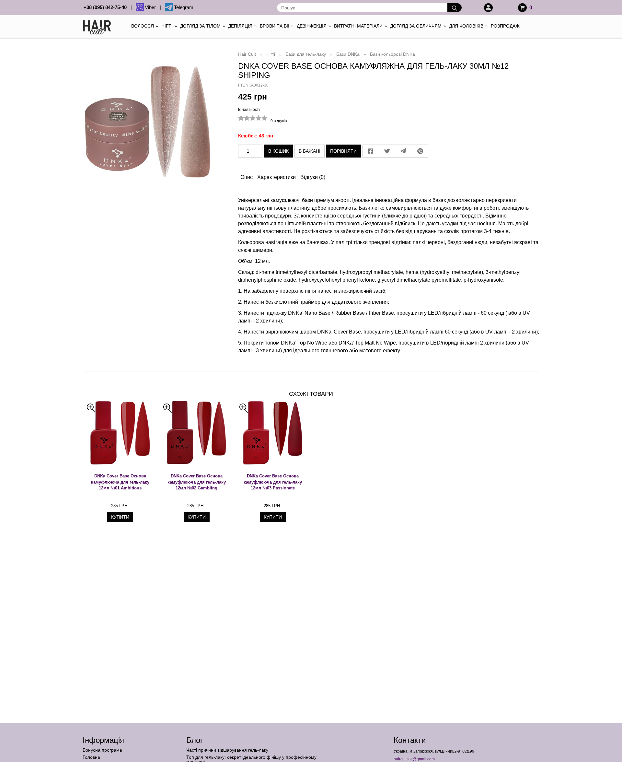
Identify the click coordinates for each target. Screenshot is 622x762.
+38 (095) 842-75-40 (106, 7)
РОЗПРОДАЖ (505, 26)
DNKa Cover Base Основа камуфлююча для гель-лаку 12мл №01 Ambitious (120, 482)
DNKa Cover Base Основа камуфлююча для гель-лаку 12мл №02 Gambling (196, 482)
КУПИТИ (120, 517)
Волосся (144, 26)
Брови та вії (277, 26)
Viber (151, 7)
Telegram (183, 7)
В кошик (278, 151)
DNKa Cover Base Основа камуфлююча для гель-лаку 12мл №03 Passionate (273, 482)
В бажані (309, 151)
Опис (246, 177)
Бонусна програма (102, 750)
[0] (522, 7)
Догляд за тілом (202, 26)
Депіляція (242, 26)
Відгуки (312, 177)
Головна (91, 757)
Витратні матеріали (360, 26)
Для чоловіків (468, 26)
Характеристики (276, 177)
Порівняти (343, 151)
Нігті (169, 26)
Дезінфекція (314, 26)
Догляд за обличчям (418, 26)
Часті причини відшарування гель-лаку (227, 750)
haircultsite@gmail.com (414, 759)
